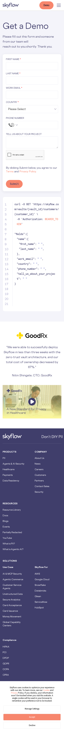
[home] (11, 5)
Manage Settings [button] (32, 708)
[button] (58, 5)
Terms (10, 171)
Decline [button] (32, 725)
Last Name (13, 73)
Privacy (14, 692)
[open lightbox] (32, 402)
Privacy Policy (27, 171)
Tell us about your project (24, 134)
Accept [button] (32, 717)
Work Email (14, 87)
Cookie (46, 690)
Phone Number (15, 118)
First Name (13, 59)
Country (12, 102)
